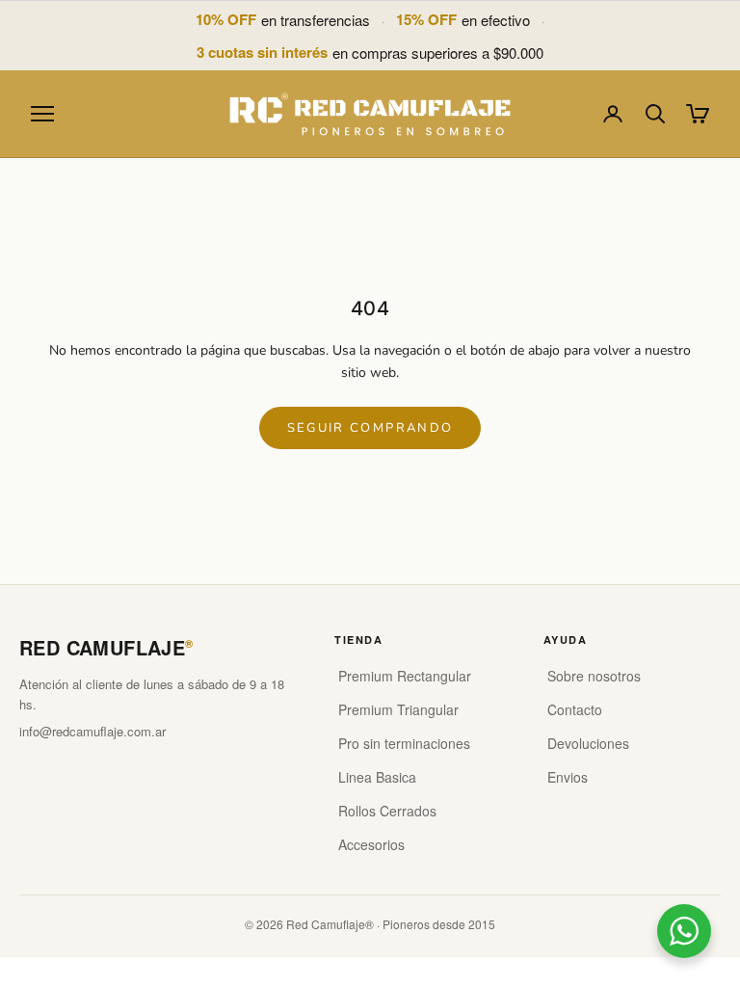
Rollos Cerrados (387, 810)
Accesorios (371, 844)
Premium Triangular (398, 709)
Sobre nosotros (594, 675)
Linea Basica (377, 777)
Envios (567, 777)
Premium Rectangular (404, 675)
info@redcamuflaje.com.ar (92, 731)
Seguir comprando (370, 428)
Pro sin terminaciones (404, 743)
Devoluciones (588, 743)
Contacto (574, 709)
